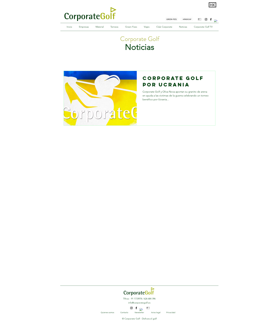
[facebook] (210, 19)
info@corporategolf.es (139, 302)
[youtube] (215, 21)
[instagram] (206, 19)
